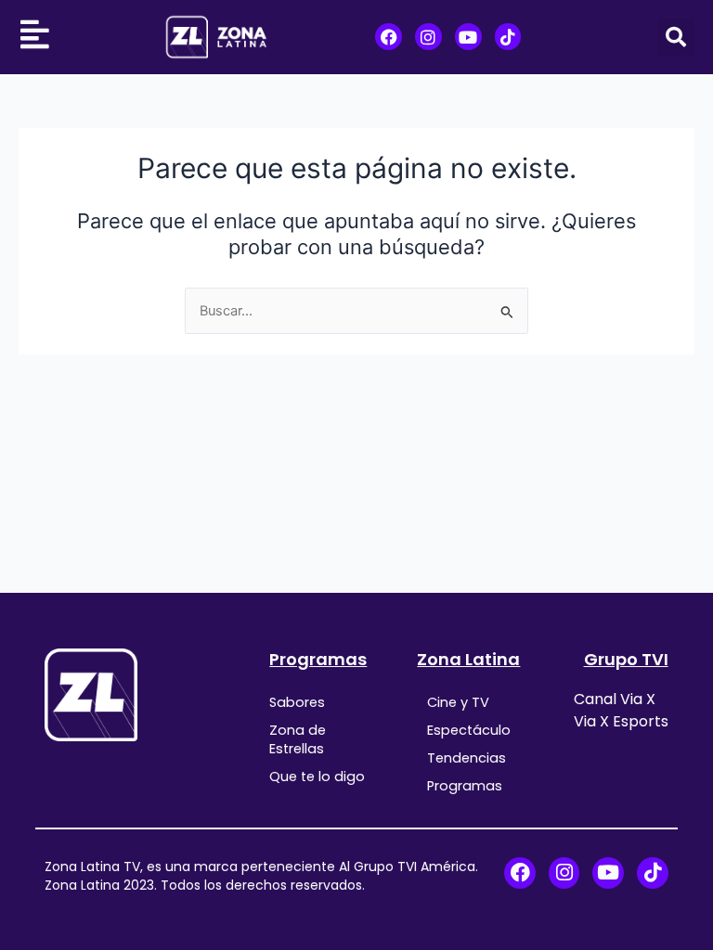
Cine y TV (458, 702)
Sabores (297, 702)
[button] (675, 37)
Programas (318, 659)
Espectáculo (469, 730)
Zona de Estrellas (297, 739)
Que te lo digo (317, 776)
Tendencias (466, 758)
